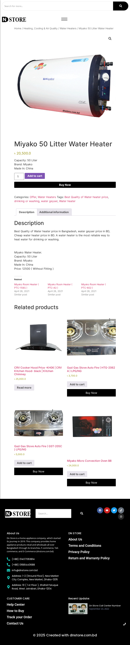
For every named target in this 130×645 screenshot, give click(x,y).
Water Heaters (68, 28)
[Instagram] (121, 516)
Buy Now (65, 184)
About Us (75, 539)
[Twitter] (114, 510)
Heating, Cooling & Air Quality (41, 28)
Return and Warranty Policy (89, 558)
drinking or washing (26, 201)
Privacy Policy (79, 552)
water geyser (49, 201)
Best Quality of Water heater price (86, 197)
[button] (110, 39)
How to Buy (15, 611)
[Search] (120, 6)
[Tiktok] (121, 510)
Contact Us (15, 623)
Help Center (16, 604)
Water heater (67, 201)
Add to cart (34, 176)
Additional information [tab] (54, 212)
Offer (33, 197)
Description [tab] (26, 212)
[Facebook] (100, 510)
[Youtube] (107, 510)
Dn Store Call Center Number (105, 605)
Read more (24, 387)
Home (17, 28)
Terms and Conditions (84, 546)
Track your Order (19, 617)
